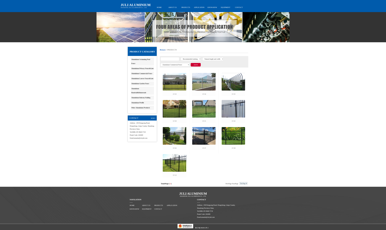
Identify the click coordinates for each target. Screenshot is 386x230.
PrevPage (229, 184)
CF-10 (175, 175)
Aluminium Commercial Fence (141, 73)
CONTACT (239, 7)
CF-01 (204, 121)
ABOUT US (172, 7)
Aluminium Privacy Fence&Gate (142, 68)
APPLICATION (199, 7)
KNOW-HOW (212, 7)
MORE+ (153, 118)
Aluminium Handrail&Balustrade (138, 90)
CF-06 (175, 148)
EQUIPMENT (225, 7)
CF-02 (233, 121)
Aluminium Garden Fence (140, 83)
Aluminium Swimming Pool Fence (140, 61)
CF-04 (204, 94)
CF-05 (233, 94)
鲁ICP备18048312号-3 (201, 228)
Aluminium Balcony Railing (140, 97)
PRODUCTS (185, 7)
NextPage (235, 184)
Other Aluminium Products (140, 108)
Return (162, 50)
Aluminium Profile (137, 103)
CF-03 (175, 94)
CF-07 (204, 148)
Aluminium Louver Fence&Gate (142, 78)
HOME (159, 7)
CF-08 (233, 148)
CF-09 (175, 121)
